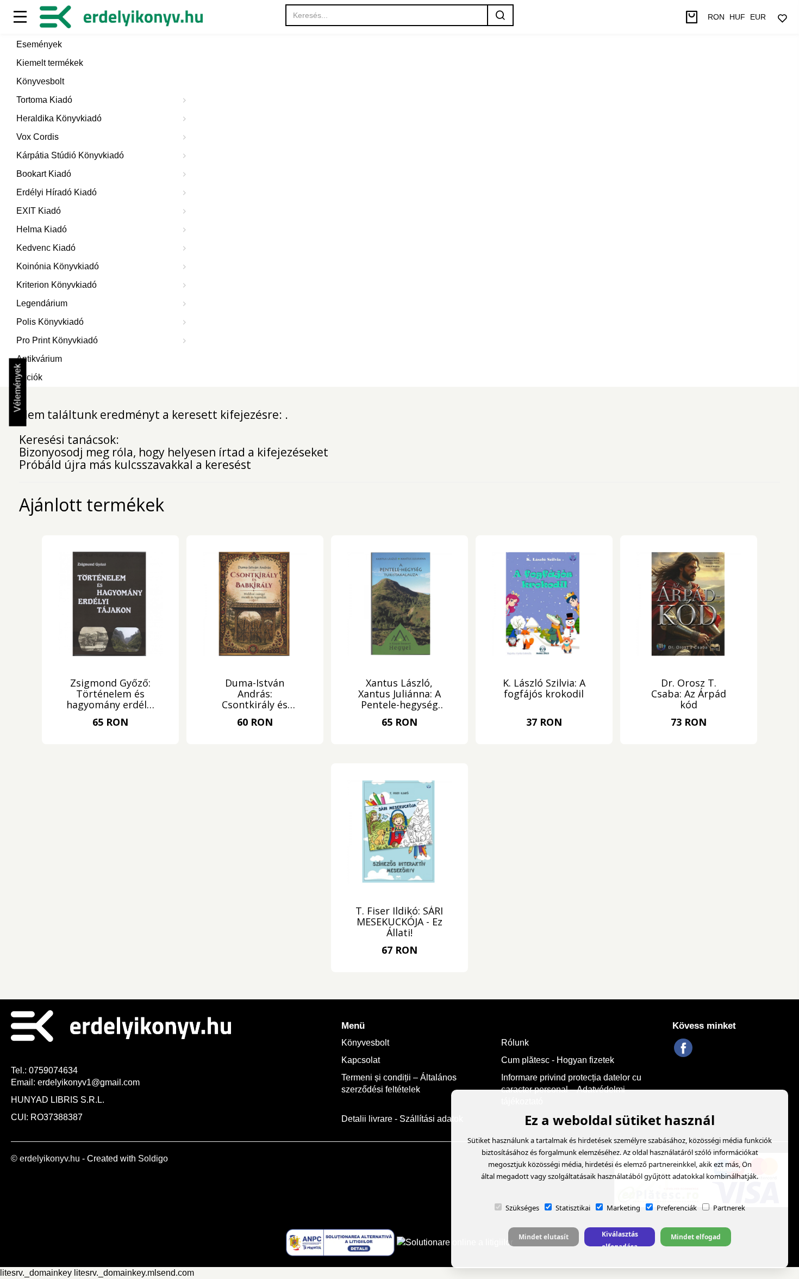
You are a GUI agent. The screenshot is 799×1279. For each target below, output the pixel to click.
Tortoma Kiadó (44, 99)
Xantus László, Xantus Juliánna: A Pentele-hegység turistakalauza (399, 694)
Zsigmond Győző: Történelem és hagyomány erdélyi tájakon (110, 694)
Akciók (29, 377)
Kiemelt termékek (49, 62)
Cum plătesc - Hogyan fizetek (557, 1060)
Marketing (623, 1208)
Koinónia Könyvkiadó (57, 266)
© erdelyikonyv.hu (45, 1158)
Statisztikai (572, 1208)
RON (716, 17)
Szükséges (522, 1208)
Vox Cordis (37, 136)
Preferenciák (677, 1208)
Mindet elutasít (544, 1236)
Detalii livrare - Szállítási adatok (402, 1118)
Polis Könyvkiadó (50, 321)
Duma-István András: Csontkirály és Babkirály (255, 694)
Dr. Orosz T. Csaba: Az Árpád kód (688, 694)
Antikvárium (39, 358)
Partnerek (729, 1208)
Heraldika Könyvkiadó (59, 118)
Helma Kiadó (41, 229)
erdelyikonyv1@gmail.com (89, 1082)
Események (39, 44)
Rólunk (515, 1042)
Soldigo (153, 1158)
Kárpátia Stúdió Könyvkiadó (70, 155)
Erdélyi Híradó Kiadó (56, 192)
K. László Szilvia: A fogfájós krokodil (544, 689)
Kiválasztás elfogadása (620, 1237)
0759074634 (54, 1070)
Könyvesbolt (40, 81)
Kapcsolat (360, 1060)
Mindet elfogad (696, 1236)
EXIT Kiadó (38, 210)
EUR (758, 17)
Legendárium (41, 303)
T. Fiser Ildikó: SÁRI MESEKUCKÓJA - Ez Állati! (399, 922)
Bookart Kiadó (43, 173)
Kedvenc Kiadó (46, 247)
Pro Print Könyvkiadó (57, 340)
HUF (737, 17)
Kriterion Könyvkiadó (56, 284)
